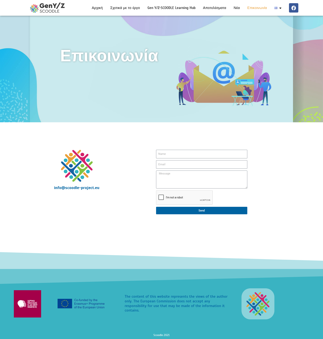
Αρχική (97, 8)
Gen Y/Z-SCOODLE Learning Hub (171, 8)
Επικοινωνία (257, 8)
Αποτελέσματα (214, 8)
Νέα (237, 8)
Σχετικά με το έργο (125, 8)
